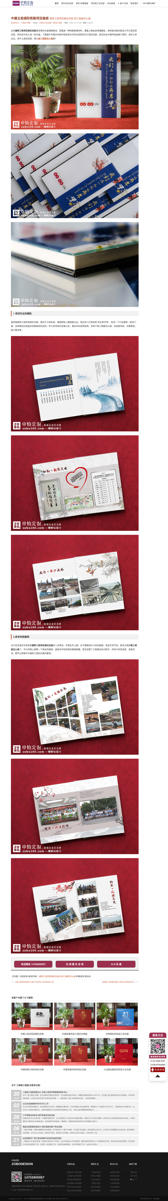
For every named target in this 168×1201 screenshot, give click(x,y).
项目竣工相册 (57, 23)
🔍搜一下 (133, 1179)
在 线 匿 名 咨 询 (74, 964)
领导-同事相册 (82, 3)
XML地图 (48, 1198)
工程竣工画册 (95, 1183)
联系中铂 (134, 1172)
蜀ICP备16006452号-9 (60, 1198)
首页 (57, 3)
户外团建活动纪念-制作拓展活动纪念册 (39, 1115)
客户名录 (134, 1176)
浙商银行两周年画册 (74, 1179)
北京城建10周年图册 (74, 1183)
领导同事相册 (114, 1179)
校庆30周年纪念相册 (74, 1190)
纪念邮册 (111, 3)
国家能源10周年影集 (74, 1172)
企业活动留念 (114, 1187)
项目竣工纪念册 (98, 3)
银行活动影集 (95, 1190)
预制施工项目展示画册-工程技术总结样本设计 (118, 982)
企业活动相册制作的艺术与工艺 (36, 1103)
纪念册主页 (15, 23)
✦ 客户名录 (123, 3)
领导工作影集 (95, 1176)
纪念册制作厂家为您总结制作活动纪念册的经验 (42, 1138)
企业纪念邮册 (95, 1179)
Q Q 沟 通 (116, 964)
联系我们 (134, 3)
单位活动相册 (95, 1187)
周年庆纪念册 (67, 3)
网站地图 (156, 1198)
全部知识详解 (114, 1172)
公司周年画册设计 (23, 3)
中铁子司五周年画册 (74, 1187)
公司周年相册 (95, 1172)
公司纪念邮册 (114, 1183)
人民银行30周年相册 (74, 1176)
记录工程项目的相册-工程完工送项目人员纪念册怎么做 (34, 982)
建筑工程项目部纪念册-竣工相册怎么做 (57, 976)
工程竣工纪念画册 (45, 23)
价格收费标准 (114, 1190)
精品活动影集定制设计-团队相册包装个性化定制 (42, 1126)
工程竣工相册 (26, 23)
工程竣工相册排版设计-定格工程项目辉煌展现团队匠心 (45, 1092)
